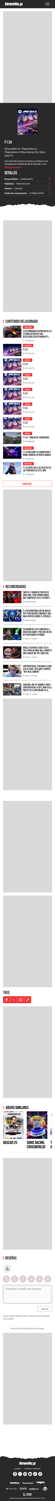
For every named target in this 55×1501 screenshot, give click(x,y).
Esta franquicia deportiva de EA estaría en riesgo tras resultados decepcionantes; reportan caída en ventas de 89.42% (37, 336)
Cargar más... (27, 483)
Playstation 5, (29, 148)
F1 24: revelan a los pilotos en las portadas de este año (37, 469)
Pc (11, 155)
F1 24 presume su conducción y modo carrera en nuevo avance (37, 453)
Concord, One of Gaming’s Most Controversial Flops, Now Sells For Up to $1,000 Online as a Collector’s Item (37, 688)
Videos (27, 433)
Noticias (28, 327)
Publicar (44, 1309)
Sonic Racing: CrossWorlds (36, 1144)
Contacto (18, 1469)
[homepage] (14, 4)
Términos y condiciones (32, 1469)
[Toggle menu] (47, 4)
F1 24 (8, 142)
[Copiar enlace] (27, 999)
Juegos (27, 360)
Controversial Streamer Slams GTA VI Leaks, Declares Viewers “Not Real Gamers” (37, 669)
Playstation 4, (13, 152)
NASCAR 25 (10, 1142)
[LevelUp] (14, 1483)
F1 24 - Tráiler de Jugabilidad (36, 437)
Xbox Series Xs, (30, 152)
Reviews (28, 345)
